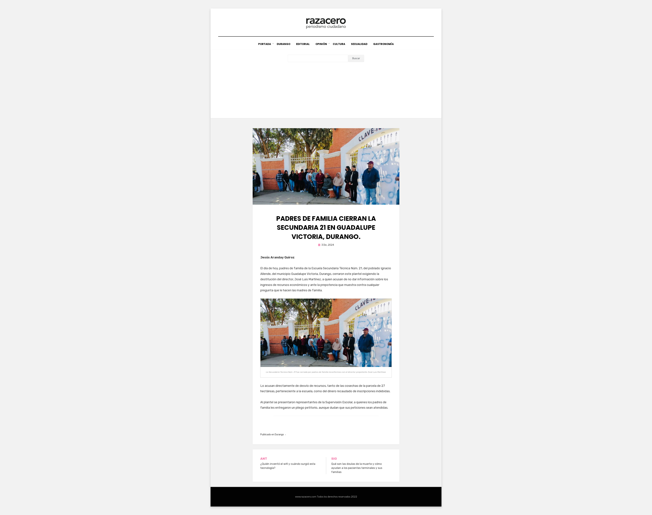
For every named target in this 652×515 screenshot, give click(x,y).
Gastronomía (383, 44)
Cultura (339, 44)
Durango (283, 44)
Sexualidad (359, 44)
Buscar (356, 58)
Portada (264, 44)
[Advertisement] (326, 87)
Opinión (321, 44)
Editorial (303, 44)
